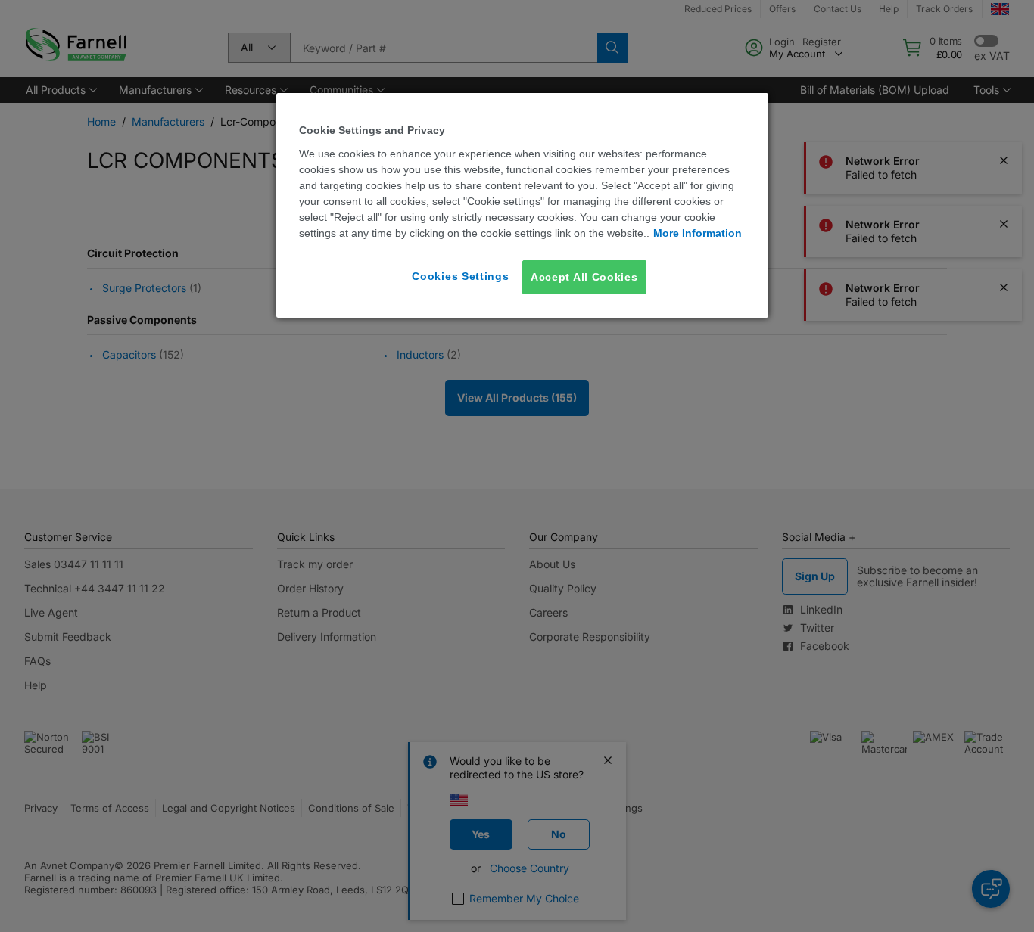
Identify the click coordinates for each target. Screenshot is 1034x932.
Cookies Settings (460, 276)
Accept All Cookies (584, 277)
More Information (697, 233)
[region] (522, 205)
